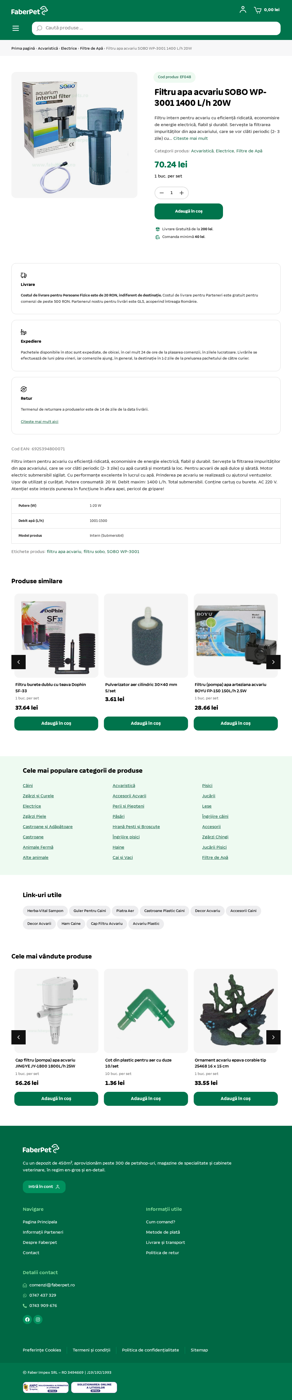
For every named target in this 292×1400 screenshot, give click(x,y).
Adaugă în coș (188, 211)
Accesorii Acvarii (129, 796)
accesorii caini (243, 911)
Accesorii (211, 827)
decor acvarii (39, 924)
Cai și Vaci (123, 858)
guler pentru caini (90, 911)
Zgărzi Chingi (215, 837)
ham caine (71, 924)
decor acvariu (207, 911)
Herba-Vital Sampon (45, 911)
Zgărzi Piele (34, 816)
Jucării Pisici (214, 847)
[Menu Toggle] (15, 28)
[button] (273, 662)
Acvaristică (48, 49)
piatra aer (125, 911)
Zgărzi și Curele (38, 796)
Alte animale (35, 858)
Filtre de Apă (91, 49)
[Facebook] (27, 1319)
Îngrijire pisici (126, 837)
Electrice (69, 49)
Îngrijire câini (215, 816)
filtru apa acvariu (64, 552)
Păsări (119, 816)
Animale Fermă (38, 847)
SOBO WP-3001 (123, 552)
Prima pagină (23, 49)
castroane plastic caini (164, 911)
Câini (28, 786)
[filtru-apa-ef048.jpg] (74, 135)
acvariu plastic (146, 924)
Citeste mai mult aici (39, 422)
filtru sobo (94, 552)
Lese (207, 806)
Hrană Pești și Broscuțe (136, 827)
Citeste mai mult (190, 138)
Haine (118, 847)
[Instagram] (37, 1319)
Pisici (207, 786)
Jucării (208, 796)
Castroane (33, 837)
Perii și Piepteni (128, 806)
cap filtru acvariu (107, 924)
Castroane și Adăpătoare (48, 827)
